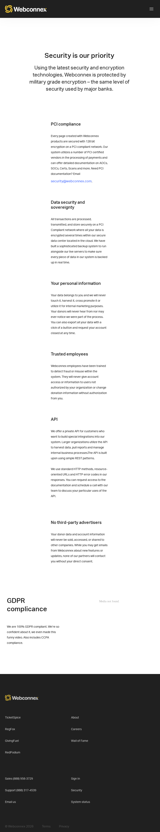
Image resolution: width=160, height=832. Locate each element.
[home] (26, 9)
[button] (151, 9)
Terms (46, 826)
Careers (76, 729)
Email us (10, 802)
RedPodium (12, 752)
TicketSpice (13, 717)
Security (76, 790)
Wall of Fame (79, 740)
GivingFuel (12, 740)
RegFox (10, 729)
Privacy (64, 826)
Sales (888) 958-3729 (19, 778)
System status (80, 802)
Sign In (75, 778)
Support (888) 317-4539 (20, 790)
